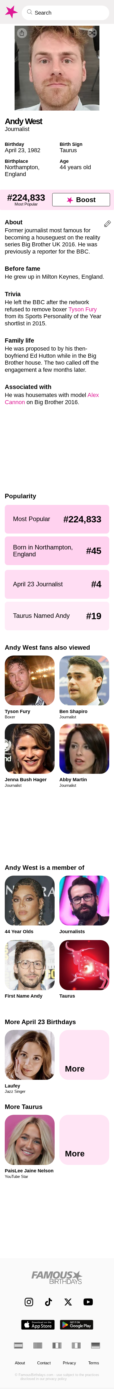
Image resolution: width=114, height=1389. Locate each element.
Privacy (69, 1363)
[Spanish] (18, 1345)
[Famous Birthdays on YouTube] (86, 1302)
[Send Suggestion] (107, 224)
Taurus (68, 150)
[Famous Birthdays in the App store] (38, 1325)
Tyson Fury (82, 309)
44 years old (75, 167)
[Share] (22, 33)
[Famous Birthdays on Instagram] (26, 1302)
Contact (44, 1363)
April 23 (14, 150)
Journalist (17, 129)
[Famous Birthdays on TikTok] (45, 1302)
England (15, 174)
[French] (56, 1345)
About (20, 1363)
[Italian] (76, 1345)
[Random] (92, 33)
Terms (93, 1363)
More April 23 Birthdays (40, 1021)
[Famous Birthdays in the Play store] (77, 1325)
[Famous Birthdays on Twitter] (65, 1302)
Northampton (21, 167)
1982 (34, 150)
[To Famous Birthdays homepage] (11, 12)
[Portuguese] (37, 1345)
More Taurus (23, 1106)
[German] (95, 1345)
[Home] (57, 1277)
